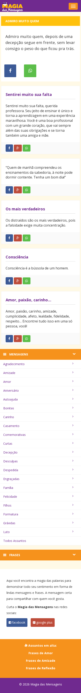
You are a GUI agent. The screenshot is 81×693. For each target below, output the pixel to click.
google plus (43, 622)
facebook (18, 622)
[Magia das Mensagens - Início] (40, 6)
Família (8, 488)
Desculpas (10, 461)
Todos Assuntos (14, 541)
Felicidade (10, 496)
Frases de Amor (41, 653)
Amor (7, 382)
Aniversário (11, 390)
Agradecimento (14, 364)
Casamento (11, 426)
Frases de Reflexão (40, 668)
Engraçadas (11, 479)
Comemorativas (14, 435)
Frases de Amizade (40, 661)
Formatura (10, 514)
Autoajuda (10, 399)
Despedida (10, 470)
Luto (6, 532)
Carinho (8, 417)
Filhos (7, 505)
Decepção (10, 452)
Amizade (9, 373)
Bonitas (8, 408)
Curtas (7, 443)
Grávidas (9, 523)
